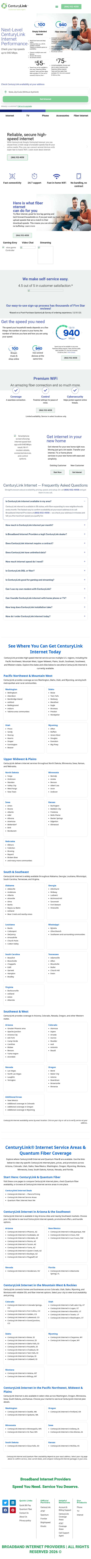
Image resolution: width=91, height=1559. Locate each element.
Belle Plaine (55, 815)
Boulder (53, 1041)
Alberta (10, 895)
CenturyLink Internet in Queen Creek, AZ (24, 1250)
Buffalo (53, 732)
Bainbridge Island (14, 699)
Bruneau (54, 708)
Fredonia (54, 812)
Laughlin (11, 1077)
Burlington (54, 805)
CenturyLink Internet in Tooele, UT (64, 1314)
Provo (9, 728)
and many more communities (19, 860)
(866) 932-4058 (71, 490)
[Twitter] (5, 1503)
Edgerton (54, 821)
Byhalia (53, 928)
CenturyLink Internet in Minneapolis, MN (24, 1429)
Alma (9, 901)
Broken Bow (12, 857)
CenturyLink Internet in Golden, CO (22, 1314)
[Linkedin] (13, 1503)
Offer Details (71, 352)
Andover (54, 792)
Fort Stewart (55, 904)
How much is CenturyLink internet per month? (29, 525)
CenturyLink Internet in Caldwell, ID (22, 1359)
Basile (10, 928)
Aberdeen (11, 696)
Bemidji (53, 776)
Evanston (54, 741)
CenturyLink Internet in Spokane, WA (22, 1415)
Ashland (10, 911)
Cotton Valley (13, 944)
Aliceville (11, 898)
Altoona (10, 818)
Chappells (11, 964)
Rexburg (53, 699)
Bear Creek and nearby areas (19, 914)
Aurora (53, 1038)
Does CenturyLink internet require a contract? (29, 543)
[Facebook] (5, 1510)
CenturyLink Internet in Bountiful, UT (65, 1311)
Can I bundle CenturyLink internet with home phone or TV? (36, 598)
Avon (52, 788)
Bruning (10, 851)
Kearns (10, 738)
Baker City (54, 1074)
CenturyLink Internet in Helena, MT (22, 1373)
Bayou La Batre (13, 908)
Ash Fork (11, 1038)
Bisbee (10, 1047)
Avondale (11, 1057)
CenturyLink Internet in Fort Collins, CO (23, 1311)
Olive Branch (55, 931)
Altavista (11, 1000)
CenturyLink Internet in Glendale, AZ (22, 1238)
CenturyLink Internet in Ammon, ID (22, 1340)
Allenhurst (54, 889)
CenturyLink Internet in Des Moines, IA (66, 1432)
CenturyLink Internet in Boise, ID (21, 1337)
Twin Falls (54, 696)
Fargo (9, 776)
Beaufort (11, 957)
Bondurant (11, 831)
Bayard (10, 854)
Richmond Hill (56, 898)
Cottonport (11, 931)
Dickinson (11, 779)
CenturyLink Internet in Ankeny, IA (64, 1429)
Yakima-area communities (18, 711)
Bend (52, 1071)
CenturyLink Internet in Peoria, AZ (21, 1241)
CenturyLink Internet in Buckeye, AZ (22, 1254)
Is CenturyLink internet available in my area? (28, 501)
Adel (9, 815)
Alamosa (54, 1028)
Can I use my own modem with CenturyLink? (28, 589)
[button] (57, 7)
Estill (9, 967)
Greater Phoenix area (16, 1028)
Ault (52, 1044)
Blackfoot (54, 702)
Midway (53, 892)
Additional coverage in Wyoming (21, 1110)
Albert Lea (54, 785)
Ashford (10, 702)
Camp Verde (12, 1041)
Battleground (12, 705)
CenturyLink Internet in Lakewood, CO (23, 1317)
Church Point (12, 940)
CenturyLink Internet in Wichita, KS (64, 1446)
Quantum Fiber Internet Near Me (21, 1200)
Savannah (54, 901)
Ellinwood (54, 824)
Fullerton (11, 848)
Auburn (10, 708)
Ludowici (54, 895)
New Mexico (12, 1100)
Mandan (10, 782)
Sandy (10, 732)
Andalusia (11, 892)
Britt (9, 827)
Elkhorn (10, 845)
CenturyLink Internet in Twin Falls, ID (22, 1353)
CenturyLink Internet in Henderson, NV (23, 1271)
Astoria (53, 1077)
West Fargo (12, 788)
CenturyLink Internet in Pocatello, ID (22, 1346)
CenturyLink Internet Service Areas (22, 1197)
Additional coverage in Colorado (20, 1103)
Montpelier (55, 715)
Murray (10, 735)
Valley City (11, 785)
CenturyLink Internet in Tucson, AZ (21, 1244)
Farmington (12, 744)
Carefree (11, 1044)
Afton (52, 728)
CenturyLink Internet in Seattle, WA (22, 1411)
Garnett (10, 970)
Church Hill (55, 970)
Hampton (11, 973)
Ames (9, 805)
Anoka (53, 779)
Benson (53, 782)
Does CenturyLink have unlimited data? (26, 552)
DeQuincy (11, 934)
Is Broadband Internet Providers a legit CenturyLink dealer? (36, 534)
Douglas (53, 738)
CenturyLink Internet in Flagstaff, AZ (22, 1257)
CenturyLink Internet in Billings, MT (22, 1376)
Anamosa (11, 821)
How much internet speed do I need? (24, 561)
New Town (11, 792)
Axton (9, 997)
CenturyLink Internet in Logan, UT (64, 1308)
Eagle (52, 705)
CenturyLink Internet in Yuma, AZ (21, 1247)
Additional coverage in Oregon (20, 1107)
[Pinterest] (13, 1510)
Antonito (54, 1047)
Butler (53, 967)
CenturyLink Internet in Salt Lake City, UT (67, 1305)
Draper (10, 741)
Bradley (10, 976)
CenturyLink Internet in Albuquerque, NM (67, 1231)
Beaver (10, 747)
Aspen (53, 1031)
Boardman (54, 1080)
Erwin (52, 973)
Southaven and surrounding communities (67, 934)
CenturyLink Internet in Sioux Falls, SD (23, 1446)
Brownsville (55, 1083)
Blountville (54, 964)
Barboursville (13, 990)
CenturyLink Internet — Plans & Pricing (23, 1194)
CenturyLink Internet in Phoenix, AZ (22, 1231)
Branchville (12, 961)
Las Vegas (11, 1071)
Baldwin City (55, 809)
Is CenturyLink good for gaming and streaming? (30, 580)
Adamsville (55, 957)
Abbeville (11, 889)
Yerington (11, 1080)
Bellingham (12, 692)
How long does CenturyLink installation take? (29, 607)
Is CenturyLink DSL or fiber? (20, 570)
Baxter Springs (56, 818)
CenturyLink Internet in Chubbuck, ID (22, 1350)
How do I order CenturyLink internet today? (28, 616)
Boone (10, 809)
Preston (53, 711)
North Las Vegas (14, 1074)
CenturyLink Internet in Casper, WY (65, 1340)
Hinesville (54, 908)
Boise (52, 692)
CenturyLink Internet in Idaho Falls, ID (23, 1343)
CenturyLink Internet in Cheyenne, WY (66, 1337)
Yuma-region (12, 1053)
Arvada (53, 1034)
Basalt (53, 1050)
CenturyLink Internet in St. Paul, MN (22, 1432)
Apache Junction (14, 1031)
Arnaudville (12, 937)
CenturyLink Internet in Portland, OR (65, 1411)
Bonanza (54, 1086)
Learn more (30, 226)
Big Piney (54, 744)
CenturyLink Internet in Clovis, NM (64, 1235)
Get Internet (45, 99)
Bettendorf (11, 824)
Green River (55, 735)
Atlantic (10, 812)
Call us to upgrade (25, 106)
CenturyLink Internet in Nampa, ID (21, 1356)
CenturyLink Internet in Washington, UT (66, 1318)
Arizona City (12, 1034)
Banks (10, 904)
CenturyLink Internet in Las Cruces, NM (66, 1238)
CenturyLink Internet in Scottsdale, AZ (23, 1235)
